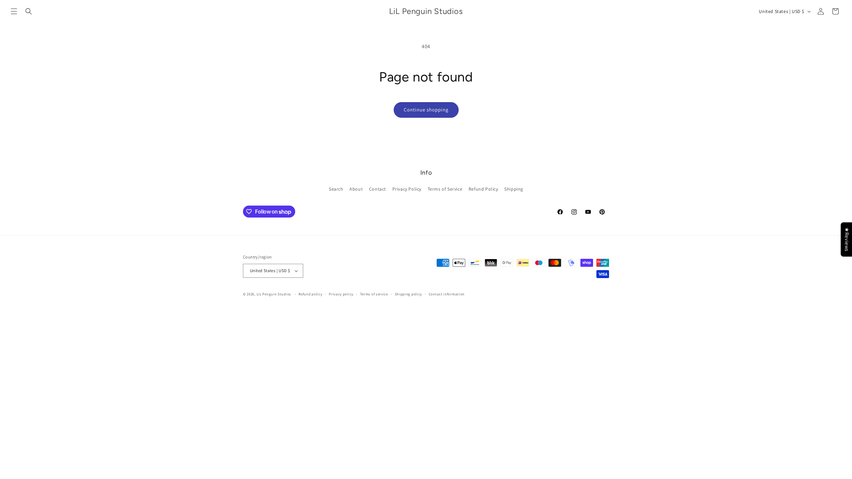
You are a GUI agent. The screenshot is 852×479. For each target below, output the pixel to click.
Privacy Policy (406, 189)
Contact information (447, 294)
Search (336, 189)
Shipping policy (408, 294)
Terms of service (374, 294)
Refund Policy (483, 189)
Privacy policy (341, 294)
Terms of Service (445, 189)
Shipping (513, 189)
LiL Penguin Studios (274, 294)
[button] (14, 11)
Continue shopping (426, 109)
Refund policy (310, 294)
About (356, 189)
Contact (377, 189)
